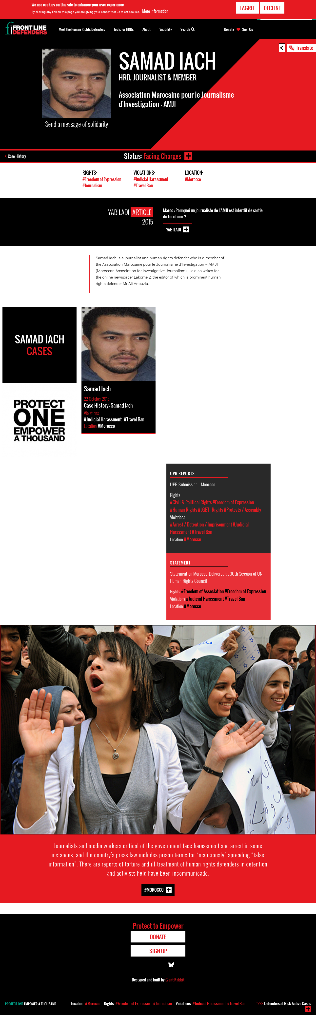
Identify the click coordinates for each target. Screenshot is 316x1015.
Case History (17, 156)
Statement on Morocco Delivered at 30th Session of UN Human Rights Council (216, 577)
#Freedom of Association (202, 591)
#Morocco (193, 179)
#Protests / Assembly (242, 510)
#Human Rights (183, 510)
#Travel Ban (143, 185)
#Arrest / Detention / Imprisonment (201, 524)
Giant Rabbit (174, 980)
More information (155, 11)
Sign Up (247, 29)
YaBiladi (173, 229)
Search (185, 29)
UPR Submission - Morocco (193, 484)
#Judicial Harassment (151, 179)
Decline (272, 8)
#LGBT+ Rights (210, 510)
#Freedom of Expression (101, 179)
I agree (247, 8)
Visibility (165, 29)
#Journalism (92, 185)
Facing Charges (162, 156)
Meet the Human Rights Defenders (82, 29)
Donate (229, 29)
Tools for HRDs (124, 29)
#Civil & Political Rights (191, 502)
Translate (304, 47)
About (146, 29)
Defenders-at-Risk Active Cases (283, 1003)
